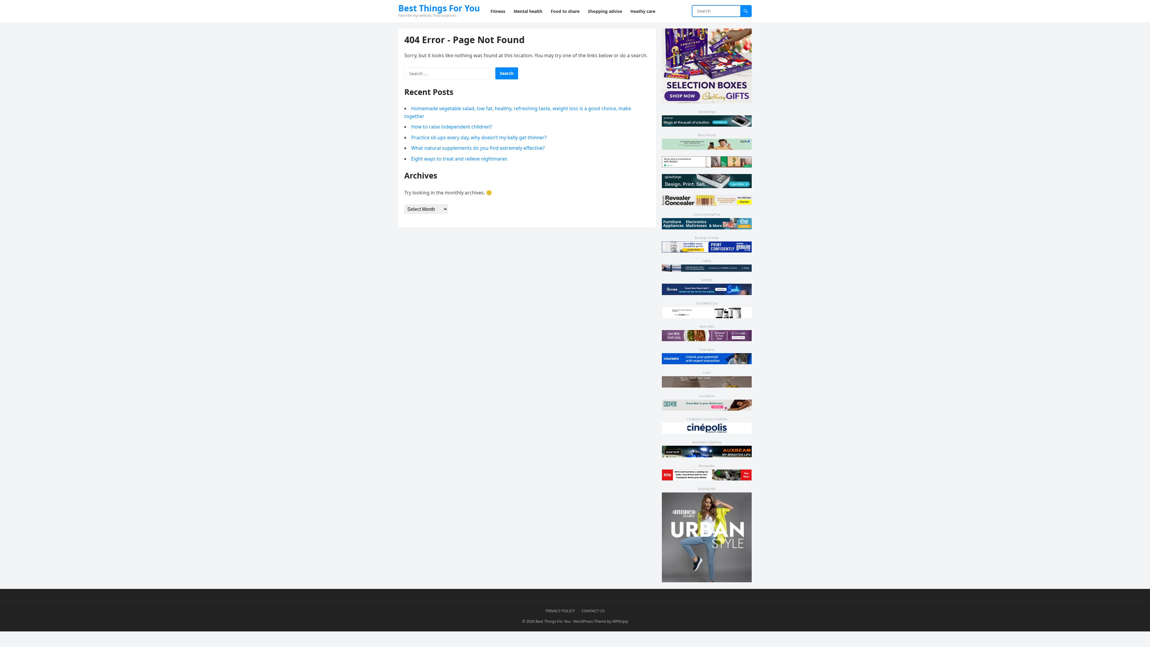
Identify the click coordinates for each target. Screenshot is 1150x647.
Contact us (593, 610)
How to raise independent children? (451, 126)
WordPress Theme (590, 621)
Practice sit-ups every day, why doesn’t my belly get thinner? (479, 137)
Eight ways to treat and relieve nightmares (459, 158)
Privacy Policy (560, 610)
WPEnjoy (620, 621)
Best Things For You (439, 8)
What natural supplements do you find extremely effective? (478, 148)
